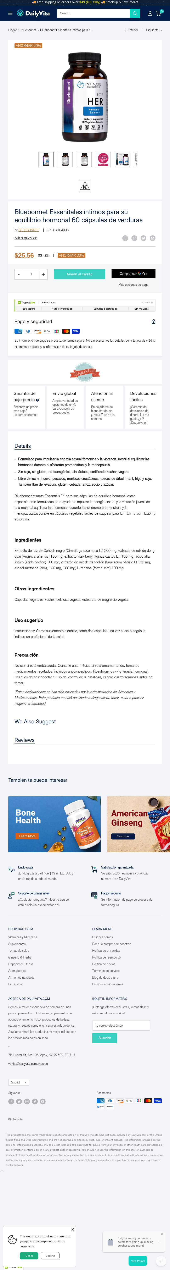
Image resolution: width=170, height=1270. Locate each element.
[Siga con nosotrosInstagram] (27, 1101)
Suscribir (104, 1038)
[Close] (73, 1229)
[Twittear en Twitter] (143, 238)
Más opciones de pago (133, 285)
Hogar (12, 30)
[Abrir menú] (10, 13)
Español (15, 1082)
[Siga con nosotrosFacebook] (11, 1101)
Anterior (133, 30)
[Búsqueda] (135, 13)
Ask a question (26, 238)
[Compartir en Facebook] (125, 238)
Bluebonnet (28, 30)
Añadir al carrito (79, 274)
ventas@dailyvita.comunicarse (28, 1064)
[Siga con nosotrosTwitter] (19, 1101)
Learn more (27, 1246)
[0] (158, 13)
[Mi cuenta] (150, 13)
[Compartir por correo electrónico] (152, 238)
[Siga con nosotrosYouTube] (43, 1101)
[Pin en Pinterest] (134, 238)
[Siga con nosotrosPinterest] (35, 1101)
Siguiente (152, 30)
